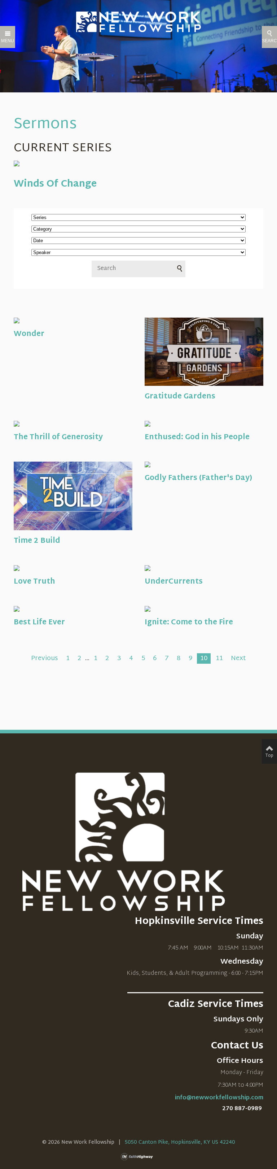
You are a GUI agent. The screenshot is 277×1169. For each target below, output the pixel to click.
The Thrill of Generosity (58, 437)
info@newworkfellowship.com (219, 1098)
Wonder (29, 334)
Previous (44, 658)
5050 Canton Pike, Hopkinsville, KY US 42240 (180, 1142)
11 (219, 658)
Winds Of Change (55, 184)
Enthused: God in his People (197, 437)
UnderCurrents (174, 581)
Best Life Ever (39, 622)
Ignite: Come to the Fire (189, 622)
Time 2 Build (37, 541)
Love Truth (34, 581)
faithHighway (138, 1157)
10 (203, 658)
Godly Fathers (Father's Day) (198, 478)
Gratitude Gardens (180, 396)
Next (238, 658)
